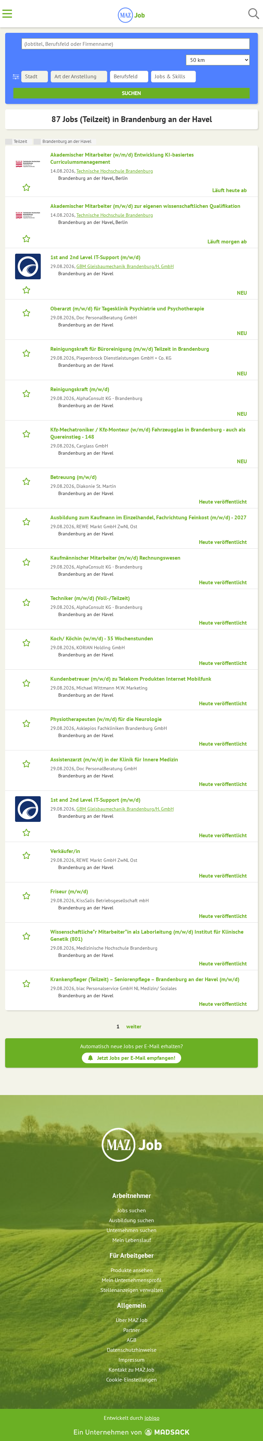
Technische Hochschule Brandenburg (114, 171)
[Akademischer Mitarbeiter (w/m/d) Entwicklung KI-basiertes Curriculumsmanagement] (28, 164)
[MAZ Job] (132, 14)
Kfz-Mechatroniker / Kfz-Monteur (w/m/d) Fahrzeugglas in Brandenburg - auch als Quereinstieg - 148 (148, 433)
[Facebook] (126, 1176)
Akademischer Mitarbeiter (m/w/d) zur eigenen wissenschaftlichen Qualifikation (145, 205)
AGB (131, 1339)
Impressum (131, 1359)
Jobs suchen (131, 1210)
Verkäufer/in (65, 851)
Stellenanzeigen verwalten (131, 1289)
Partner (131, 1329)
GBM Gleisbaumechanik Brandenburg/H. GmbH (125, 266)
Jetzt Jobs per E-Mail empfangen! (136, 1057)
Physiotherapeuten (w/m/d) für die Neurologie (106, 719)
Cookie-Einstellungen (131, 1379)
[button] (17, 76)
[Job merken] (28, 186)
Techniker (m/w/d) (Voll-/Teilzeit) (90, 598)
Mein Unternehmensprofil (132, 1280)
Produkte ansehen (132, 1270)
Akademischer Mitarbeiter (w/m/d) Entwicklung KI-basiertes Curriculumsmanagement (122, 158)
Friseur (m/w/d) (69, 891)
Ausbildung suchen (131, 1220)
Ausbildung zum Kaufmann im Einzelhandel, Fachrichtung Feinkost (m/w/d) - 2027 (148, 517)
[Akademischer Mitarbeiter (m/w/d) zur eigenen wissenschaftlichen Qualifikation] (28, 215)
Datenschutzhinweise (131, 1349)
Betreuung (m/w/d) (73, 476)
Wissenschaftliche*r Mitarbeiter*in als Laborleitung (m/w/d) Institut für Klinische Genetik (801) (146, 935)
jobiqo (152, 1417)
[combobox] (136, 43)
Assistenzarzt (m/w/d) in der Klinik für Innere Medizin (114, 759)
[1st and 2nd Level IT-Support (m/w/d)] (28, 266)
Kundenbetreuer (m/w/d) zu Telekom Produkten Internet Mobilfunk (130, 678)
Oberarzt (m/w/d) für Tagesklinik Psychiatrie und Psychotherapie (127, 308)
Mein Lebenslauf (131, 1240)
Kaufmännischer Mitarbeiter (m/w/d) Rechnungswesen (115, 557)
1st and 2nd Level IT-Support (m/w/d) (95, 257)
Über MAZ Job (132, 1320)
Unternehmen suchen (131, 1230)
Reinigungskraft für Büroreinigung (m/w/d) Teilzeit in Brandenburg (129, 348)
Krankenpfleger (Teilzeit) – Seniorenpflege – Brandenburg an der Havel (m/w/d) (144, 979)
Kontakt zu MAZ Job (131, 1369)
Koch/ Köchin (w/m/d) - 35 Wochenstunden (101, 638)
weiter (133, 1026)
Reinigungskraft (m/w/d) (79, 389)
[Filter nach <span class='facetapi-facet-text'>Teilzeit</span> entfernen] (8, 142)
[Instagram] (138, 1176)
